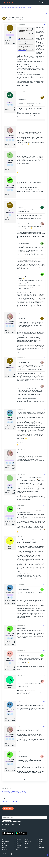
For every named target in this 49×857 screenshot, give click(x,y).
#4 (44, 152)
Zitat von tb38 (21, 97)
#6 (44, 202)
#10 (44, 449)
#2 (44, 91)
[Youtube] (3, 854)
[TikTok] (9, 854)
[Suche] (39, 2)
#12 (44, 505)
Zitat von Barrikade (22, 681)
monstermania (31, 690)
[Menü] (45, 2)
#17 (44, 675)
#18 (44, 701)
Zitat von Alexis (22, 207)
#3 (44, 127)
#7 (44, 313)
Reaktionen (7, 40)
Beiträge (7, 43)
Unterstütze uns (9, 808)
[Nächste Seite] (7, 13)
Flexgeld (23, 791)
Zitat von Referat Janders (24, 223)
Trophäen (7, 42)
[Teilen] (46, 13)
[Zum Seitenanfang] (47, 855)
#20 (44, 751)
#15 (44, 625)
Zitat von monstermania (23, 274)
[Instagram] (6, 854)
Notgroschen (15, 791)
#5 (44, 177)
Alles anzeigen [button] (31, 105)
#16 (44, 650)
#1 (44, 24)
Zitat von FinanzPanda (23, 243)
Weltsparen (6, 791)
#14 (44, 584)
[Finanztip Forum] (9, 2)
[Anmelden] (42, 2)
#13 (44, 536)
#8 (44, 357)
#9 (44, 409)
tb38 (9, 19)
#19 (44, 726)
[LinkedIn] (11, 854)
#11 (44, 474)
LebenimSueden (21, 628)
